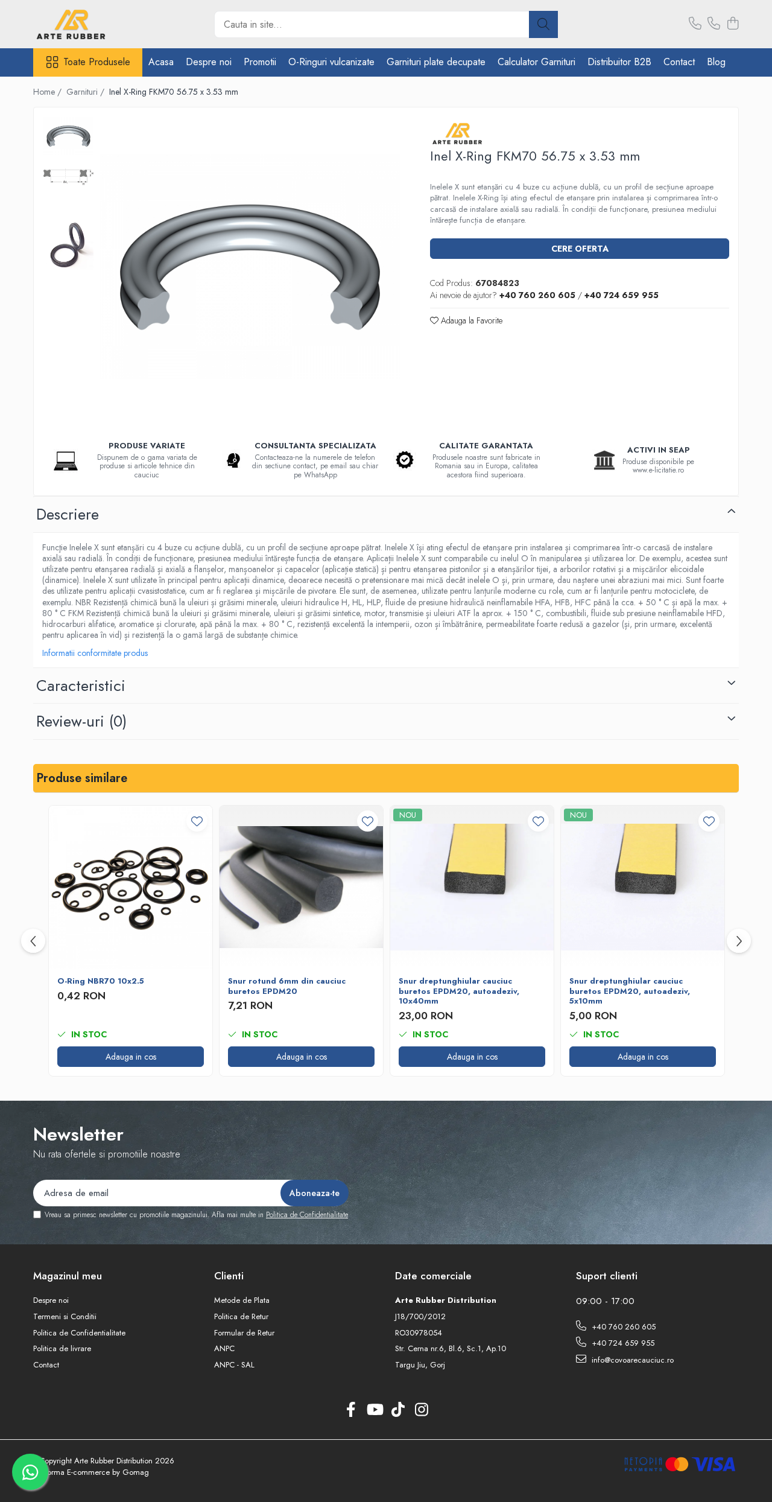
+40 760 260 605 (622, 1326)
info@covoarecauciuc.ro (631, 1360)
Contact (679, 62)
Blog (716, 62)
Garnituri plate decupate (436, 62)
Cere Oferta (580, 249)
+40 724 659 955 (621, 1343)
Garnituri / (86, 92)
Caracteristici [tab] (80, 685)
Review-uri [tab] (81, 721)
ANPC (224, 1348)
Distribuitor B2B (619, 62)
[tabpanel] (250, 267)
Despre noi (209, 62)
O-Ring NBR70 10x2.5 (100, 981)
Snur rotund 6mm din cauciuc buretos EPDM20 (287, 986)
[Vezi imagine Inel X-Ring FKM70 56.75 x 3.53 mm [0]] (68, 135)
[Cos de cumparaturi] (732, 24)
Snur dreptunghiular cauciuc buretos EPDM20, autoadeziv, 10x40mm (459, 991)
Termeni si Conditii (64, 1316)
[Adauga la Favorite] (196, 821)
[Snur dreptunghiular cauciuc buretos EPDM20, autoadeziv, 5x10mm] (642, 887)
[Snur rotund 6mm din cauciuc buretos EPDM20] (301, 887)
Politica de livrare (62, 1348)
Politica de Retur (241, 1316)
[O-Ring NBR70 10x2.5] (130, 887)
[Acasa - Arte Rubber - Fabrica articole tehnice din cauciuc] (93, 24)
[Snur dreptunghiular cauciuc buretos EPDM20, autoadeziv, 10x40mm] (472, 887)
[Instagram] (421, 1410)
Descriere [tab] (67, 514)
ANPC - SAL (234, 1365)
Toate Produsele (96, 62)
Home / (48, 92)
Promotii (260, 62)
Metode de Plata (242, 1300)
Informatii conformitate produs (95, 653)
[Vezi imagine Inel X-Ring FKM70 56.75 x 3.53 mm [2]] (68, 245)
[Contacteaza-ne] (695, 24)
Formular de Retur (244, 1333)
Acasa (161, 62)
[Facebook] (350, 1410)
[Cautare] (543, 24)
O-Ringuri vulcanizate (331, 62)
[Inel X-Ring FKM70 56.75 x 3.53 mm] (250, 267)
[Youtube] (374, 1410)
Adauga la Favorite (470, 320)
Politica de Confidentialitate (307, 1214)
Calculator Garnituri (536, 62)
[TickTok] (397, 1410)
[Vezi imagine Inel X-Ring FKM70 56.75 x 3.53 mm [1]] (68, 177)
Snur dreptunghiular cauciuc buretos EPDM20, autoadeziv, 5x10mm (629, 991)
